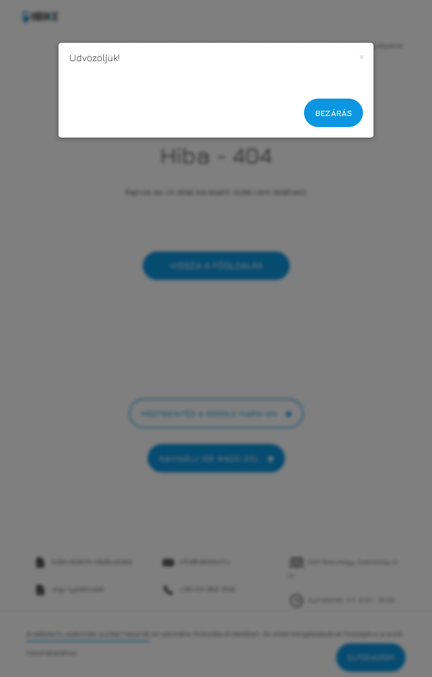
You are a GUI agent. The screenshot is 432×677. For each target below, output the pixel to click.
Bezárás (333, 113)
